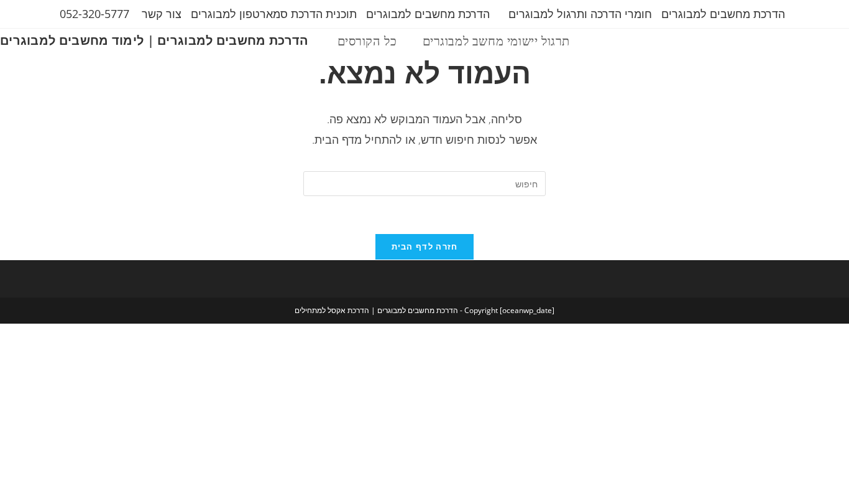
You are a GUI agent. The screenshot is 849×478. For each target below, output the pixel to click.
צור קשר (161, 13)
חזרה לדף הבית (425, 246)
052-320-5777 (94, 13)
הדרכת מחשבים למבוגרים (723, 13)
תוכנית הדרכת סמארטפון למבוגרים (274, 13)
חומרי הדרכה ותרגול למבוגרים (580, 13)
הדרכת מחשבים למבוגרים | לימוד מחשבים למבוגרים (154, 40)
